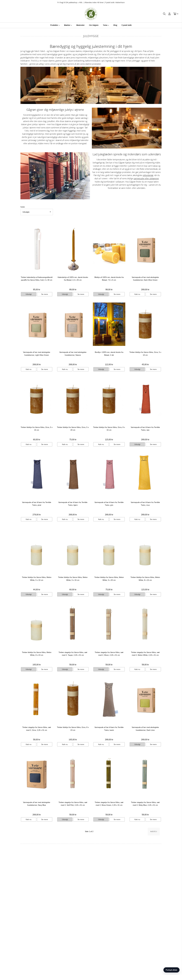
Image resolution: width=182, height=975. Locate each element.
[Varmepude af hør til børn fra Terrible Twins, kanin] (109, 699)
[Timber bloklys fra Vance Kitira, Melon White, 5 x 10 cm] (36, 549)
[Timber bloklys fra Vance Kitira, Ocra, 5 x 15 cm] (36, 399)
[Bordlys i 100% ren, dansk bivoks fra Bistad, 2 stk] (109, 324)
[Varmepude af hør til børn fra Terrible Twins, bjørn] (73, 474)
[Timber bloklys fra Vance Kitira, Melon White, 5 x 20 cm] (109, 549)
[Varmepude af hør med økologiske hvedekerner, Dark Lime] (145, 699)
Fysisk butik (127, 25)
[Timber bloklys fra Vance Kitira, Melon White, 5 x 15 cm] (73, 549)
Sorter (22, 207)
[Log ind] (168, 14)
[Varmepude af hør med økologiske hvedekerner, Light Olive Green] (36, 324)
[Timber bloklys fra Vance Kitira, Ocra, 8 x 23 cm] (73, 699)
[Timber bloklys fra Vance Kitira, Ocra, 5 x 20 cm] (73, 399)
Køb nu (137, 294)
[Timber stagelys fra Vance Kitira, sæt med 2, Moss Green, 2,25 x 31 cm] (109, 774)
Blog (115, 25)
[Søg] (163, 14)
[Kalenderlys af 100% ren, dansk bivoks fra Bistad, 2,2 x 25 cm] (73, 249)
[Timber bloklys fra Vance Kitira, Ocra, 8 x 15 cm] (109, 399)
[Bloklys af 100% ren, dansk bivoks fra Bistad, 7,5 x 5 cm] (109, 249)
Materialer (80, 25)
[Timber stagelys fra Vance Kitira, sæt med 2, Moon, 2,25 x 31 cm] (109, 624)
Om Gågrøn (93, 25)
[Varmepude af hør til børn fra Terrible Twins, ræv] (145, 399)
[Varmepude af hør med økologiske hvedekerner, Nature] (73, 324)
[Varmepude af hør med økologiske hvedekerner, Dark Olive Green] (145, 249)
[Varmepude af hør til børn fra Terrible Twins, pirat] (36, 474)
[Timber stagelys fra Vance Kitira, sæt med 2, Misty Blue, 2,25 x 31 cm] (145, 774)
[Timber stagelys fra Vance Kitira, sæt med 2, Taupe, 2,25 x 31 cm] (73, 624)
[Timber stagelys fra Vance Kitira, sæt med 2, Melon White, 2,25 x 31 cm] (145, 624)
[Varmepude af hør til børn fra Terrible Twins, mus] (145, 474)
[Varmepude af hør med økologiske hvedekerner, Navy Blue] (36, 774)
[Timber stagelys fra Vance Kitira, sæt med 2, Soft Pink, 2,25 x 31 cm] (73, 774)
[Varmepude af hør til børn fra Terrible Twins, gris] (109, 474)
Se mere (44, 294)
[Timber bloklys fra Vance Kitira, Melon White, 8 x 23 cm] (36, 624)
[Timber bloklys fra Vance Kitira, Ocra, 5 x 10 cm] (145, 324)
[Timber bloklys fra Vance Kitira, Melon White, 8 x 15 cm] (145, 549)
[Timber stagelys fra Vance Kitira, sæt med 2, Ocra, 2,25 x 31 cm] (36, 699)
